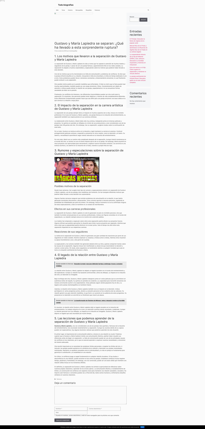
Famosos (97, 10)
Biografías (89, 10)
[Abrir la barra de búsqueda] (148, 10)
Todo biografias (65, 5)
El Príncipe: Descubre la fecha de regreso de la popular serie (137, 41)
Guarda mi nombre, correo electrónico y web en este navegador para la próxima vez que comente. (87, 415)
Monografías (79, 10)
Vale (142, 427)
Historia (70, 10)
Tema (63, 10)
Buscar (132, 17)
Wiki (57, 10)
